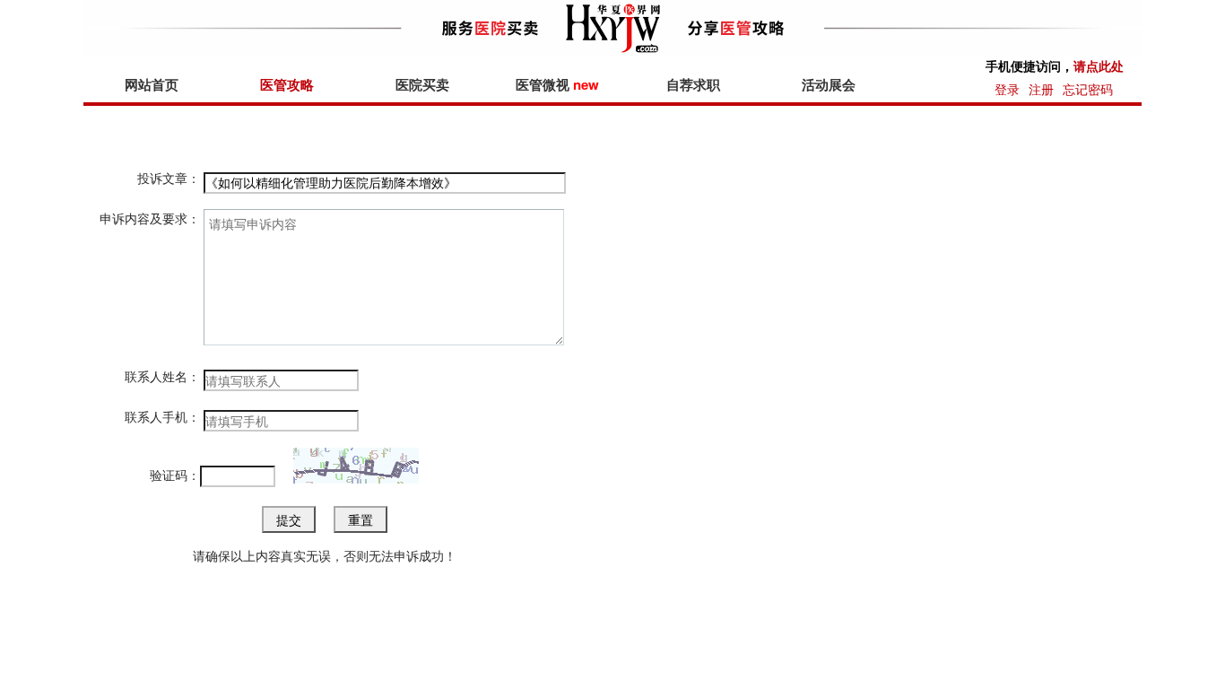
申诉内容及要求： (150, 218)
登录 (1007, 89)
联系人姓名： (162, 376)
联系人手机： (162, 416)
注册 (1041, 89)
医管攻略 (287, 84)
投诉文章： (168, 178)
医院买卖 (422, 84)
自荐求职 (693, 84)
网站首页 (151, 84)
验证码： (175, 475)
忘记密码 (1088, 89)
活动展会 (829, 84)
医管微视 (557, 84)
